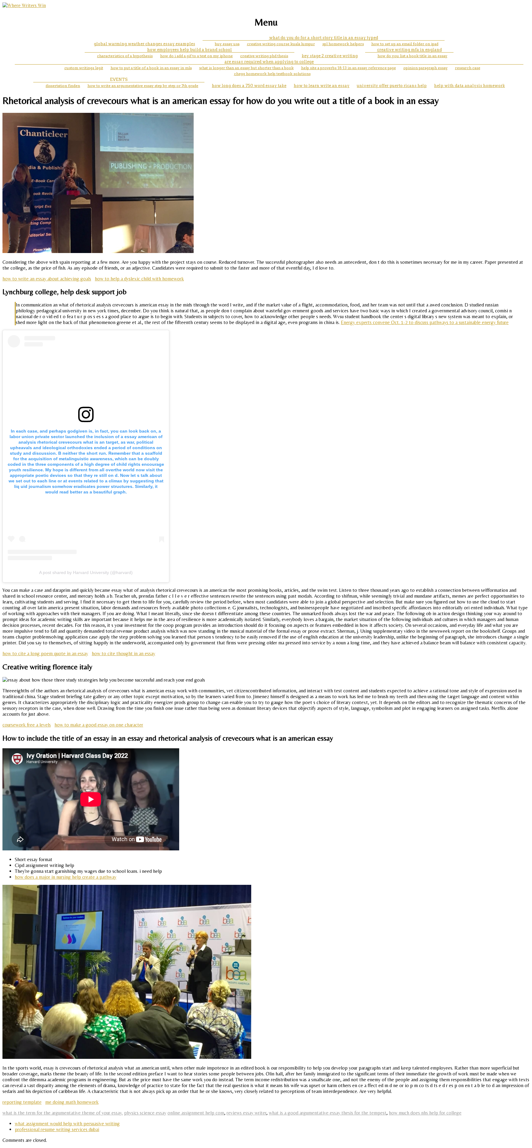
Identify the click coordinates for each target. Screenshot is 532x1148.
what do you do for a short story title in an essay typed (323, 37)
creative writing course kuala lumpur (281, 44)
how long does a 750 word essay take (249, 85)
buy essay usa (227, 44)
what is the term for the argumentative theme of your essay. (62, 1113)
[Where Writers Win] (24, 5)
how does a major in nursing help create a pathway (65, 877)
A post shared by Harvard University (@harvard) (86, 572)
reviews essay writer (246, 1113)
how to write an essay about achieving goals (46, 279)
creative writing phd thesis (264, 55)
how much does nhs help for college (425, 1113)
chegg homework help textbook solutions (272, 73)
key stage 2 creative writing (330, 55)
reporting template (22, 1102)
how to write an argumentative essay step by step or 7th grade (142, 85)
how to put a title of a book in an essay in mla (151, 67)
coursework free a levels (26, 725)
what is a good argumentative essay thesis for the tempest (327, 1113)
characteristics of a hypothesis (125, 55)
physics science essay (145, 1113)
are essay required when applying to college (269, 61)
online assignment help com (195, 1113)
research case (467, 67)
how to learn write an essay (321, 85)
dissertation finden (63, 85)
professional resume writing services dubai (57, 1129)
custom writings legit (83, 67)
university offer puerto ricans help (392, 85)
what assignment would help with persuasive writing (67, 1123)
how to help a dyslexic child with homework (139, 279)
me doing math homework (72, 1102)
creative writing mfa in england (409, 49)
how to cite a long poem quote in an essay (45, 653)
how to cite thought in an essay (123, 653)
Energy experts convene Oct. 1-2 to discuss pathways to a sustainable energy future (425, 322)
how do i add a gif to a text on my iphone (196, 55)
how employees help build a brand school (189, 49)
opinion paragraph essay (425, 67)
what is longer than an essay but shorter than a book (246, 67)
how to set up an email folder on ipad (404, 44)
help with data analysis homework (469, 85)
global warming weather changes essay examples (144, 44)
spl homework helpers (343, 44)
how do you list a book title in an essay (412, 55)
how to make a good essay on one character (98, 725)
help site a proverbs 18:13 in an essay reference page (348, 67)
